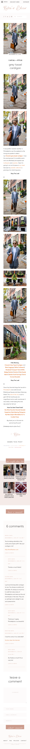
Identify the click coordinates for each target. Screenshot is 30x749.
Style (19, 60)
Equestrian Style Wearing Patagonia (15, 412)
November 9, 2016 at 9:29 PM (14, 633)
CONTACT (24, 740)
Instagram (14, 445)
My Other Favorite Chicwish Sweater (15, 410)
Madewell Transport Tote (13, 370)
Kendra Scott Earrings (15, 374)
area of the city (14, 394)
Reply (12, 553)
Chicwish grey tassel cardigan (14, 156)
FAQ (10, 740)
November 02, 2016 (15, 54)
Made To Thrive (15, 744)
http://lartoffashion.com (11, 549)
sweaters (15, 163)
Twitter (10, 447)
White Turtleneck (19, 367)
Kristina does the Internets (12, 640)
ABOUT (5, 740)
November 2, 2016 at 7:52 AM (14, 537)
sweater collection (16, 167)
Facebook (7, 445)
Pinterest (22, 445)
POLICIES (16, 740)
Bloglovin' (18, 447)
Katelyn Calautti (22, 743)
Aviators (16, 372)
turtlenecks (6, 163)
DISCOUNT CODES (15, 2)
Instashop (26, 2)
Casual (12, 60)
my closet (22, 165)
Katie (10, 559)
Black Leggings (9, 367)
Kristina (8, 630)
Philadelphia (7, 390)
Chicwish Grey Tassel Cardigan (13, 365)
